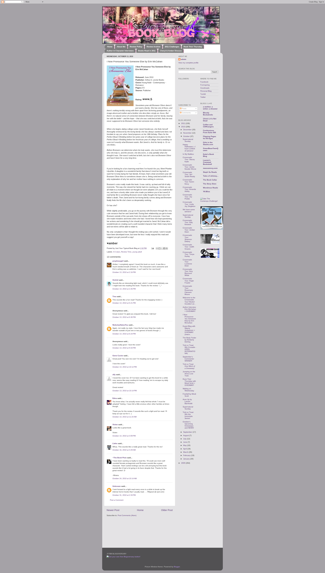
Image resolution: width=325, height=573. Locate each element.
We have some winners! (189, 211)
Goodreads (204, 88)
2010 (183, 127)
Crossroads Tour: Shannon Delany (187, 238)
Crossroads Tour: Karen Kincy (188, 182)
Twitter (203, 97)
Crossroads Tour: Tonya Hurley (188, 254)
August (186, 435)
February (187, 455)
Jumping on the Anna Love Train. (189, 374)
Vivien (115, 425)
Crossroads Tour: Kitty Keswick (188, 222)
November (187, 133)
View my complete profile (188, 63)
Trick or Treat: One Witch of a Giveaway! (189, 366)
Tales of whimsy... (210, 176)
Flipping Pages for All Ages (209, 137)
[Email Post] (152, 248)
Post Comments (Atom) (127, 515)
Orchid (115, 280)
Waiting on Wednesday (188, 390)
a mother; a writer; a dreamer (210, 108)
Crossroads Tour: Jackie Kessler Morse (189, 167)
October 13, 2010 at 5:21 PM (124, 303)
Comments (186, 113)
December (187, 130)
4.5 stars (116, 252)
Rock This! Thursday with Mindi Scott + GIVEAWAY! (189, 382)
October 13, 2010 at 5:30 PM (124, 317)
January (186, 459)
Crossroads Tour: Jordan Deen (189, 230)
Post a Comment (116, 500)
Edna (114, 398)
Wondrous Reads (210, 188)
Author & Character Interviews (120, 51)
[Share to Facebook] (164, 248)
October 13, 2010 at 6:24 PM (124, 334)
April (185, 449)
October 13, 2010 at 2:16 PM (124, 272)
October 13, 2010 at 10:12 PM (124, 367)
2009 (183, 463)
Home (109, 47)
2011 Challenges (172, 47)
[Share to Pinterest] (166, 248)
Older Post (167, 510)
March (186, 452)
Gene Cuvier (117, 356)
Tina (114, 296)
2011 (183, 123)
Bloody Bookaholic (208, 114)
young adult (137, 252)
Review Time (126, 252)
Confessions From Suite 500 (209, 132)
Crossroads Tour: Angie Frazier (188, 281)
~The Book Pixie (119, 458)
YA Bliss (206, 192)
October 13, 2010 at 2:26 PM (124, 289)
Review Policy (136, 47)
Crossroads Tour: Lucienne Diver (187, 263)
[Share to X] (162, 248)
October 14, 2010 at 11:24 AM (124, 417)
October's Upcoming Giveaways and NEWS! (188, 425)
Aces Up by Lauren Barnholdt (187, 401)
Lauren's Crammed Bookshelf (207, 162)
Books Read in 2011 (147, 51)
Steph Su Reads (210, 172)
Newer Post (113, 510)
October (186, 136)
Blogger (177, 567)
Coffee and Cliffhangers (208, 126)
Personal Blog (206, 91)
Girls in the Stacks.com (208, 143)
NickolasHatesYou (120, 325)
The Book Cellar (210, 180)
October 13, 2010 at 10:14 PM (124, 391)
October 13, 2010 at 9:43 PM (124, 348)
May (185, 445)
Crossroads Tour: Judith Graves (188, 247)
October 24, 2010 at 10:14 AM (124, 478)
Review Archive (153, 47)
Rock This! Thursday (193, 47)
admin (183, 59)
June (185, 442)
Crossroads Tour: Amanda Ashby (189, 189)
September (188, 432)
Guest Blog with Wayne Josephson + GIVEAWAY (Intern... (189, 330)
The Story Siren (209, 184)
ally (114, 375)
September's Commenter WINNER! (188, 359)
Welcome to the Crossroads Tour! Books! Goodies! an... (189, 301)
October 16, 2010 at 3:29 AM (124, 450)
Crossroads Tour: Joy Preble (187, 197)
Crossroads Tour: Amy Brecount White (188, 272)
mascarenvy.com (210, 168)
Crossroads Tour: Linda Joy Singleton (189, 204)
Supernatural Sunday (188, 140)
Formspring (205, 85)
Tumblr (203, 94)
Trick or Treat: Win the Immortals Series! (188, 415)
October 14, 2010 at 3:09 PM (124, 436)
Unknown (116, 486)
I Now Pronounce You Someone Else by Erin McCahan (189, 319)
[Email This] (157, 248)
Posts (183, 109)
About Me (121, 47)
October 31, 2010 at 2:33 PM (124, 495)
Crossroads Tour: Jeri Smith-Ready (189, 174)
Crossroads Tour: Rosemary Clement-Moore (188, 290)
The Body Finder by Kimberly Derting (189, 340)
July (185, 439)
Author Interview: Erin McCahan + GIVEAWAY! (189, 309)
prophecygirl (118, 261)
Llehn (114, 443)
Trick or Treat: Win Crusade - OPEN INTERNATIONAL (189, 349)
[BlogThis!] (159, 248)
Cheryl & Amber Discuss (171, 51)
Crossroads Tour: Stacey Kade (189, 159)
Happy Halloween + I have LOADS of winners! (189, 148)
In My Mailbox (188, 154)
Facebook (204, 82)
